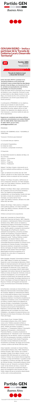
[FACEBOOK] (11, 21)
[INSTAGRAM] (20, 21)
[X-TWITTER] (15, 21)
